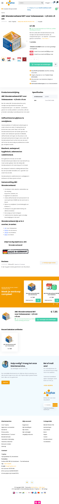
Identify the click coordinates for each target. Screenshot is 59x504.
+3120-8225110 (48, 385)
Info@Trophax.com (11, 466)
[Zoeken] (42, 3)
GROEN (6, 232)
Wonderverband (47, 439)
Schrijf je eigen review (49, 262)
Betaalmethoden (6, 437)
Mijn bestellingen (27, 427)
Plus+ (36, 487)
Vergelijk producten (28, 434)
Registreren (26, 425)
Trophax (14, 21)
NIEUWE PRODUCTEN (48, 425)
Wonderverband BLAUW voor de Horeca (32, 294)
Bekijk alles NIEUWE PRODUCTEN (26, 21)
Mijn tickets (26, 429)
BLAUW (6, 230)
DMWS (32, 487)
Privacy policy (5, 432)
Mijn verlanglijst (27, 432)
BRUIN (6, 235)
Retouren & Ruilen (6, 444)
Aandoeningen (47, 427)
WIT (6, 228)
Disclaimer (4, 429)
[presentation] (2, 41)
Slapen (45, 434)
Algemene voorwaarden (7, 427)
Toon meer (45, 38)
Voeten (45, 437)
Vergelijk (40, 21)
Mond (44, 432)
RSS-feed (41, 487)
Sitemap (3, 446)
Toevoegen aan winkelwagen (42, 64)
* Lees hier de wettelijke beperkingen (49, 408)
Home (3, 12)
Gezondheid (46, 429)
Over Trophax (5, 425)
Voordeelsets (46, 441)
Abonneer (55, 405)
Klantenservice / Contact (8, 434)
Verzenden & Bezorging (7, 439)
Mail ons (5, 382)
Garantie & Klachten (6, 441)
